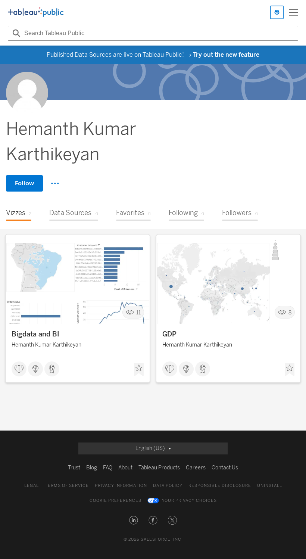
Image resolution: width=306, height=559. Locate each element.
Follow (24, 183)
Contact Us (225, 468)
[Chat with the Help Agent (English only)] (277, 12)
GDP (169, 334)
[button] (134, 520)
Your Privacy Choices (189, 500)
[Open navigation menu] (293, 12)
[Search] (15, 33)
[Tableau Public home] (35, 12)
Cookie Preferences (115, 500)
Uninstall (269, 485)
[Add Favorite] (139, 369)
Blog (91, 468)
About (125, 468)
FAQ (107, 468)
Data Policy (167, 485)
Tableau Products (159, 468)
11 (138, 312)
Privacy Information (121, 485)
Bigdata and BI (35, 334)
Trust (74, 468)
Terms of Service (67, 485)
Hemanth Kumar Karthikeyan (46, 345)
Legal (31, 485)
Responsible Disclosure (219, 485)
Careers (196, 468)
